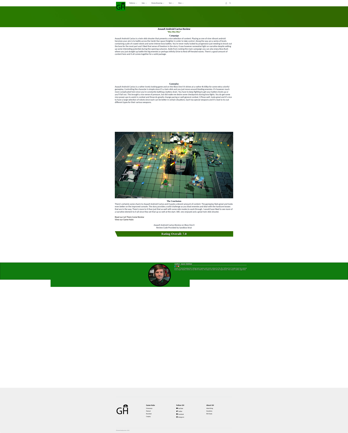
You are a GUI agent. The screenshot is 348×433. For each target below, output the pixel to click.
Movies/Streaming (156, 3)
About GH (210, 405)
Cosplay (148, 416)
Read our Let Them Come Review (129, 217)
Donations (209, 411)
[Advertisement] (174, 68)
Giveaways (149, 408)
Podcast (148, 411)
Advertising (209, 408)
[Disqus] (174, 315)
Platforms (132, 3)
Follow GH (180, 405)
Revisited (148, 414)
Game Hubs (150, 405)
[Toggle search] (230, 3)
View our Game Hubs (124, 220)
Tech (170, 3)
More (180, 3)
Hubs (143, 3)
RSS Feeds (209, 414)
